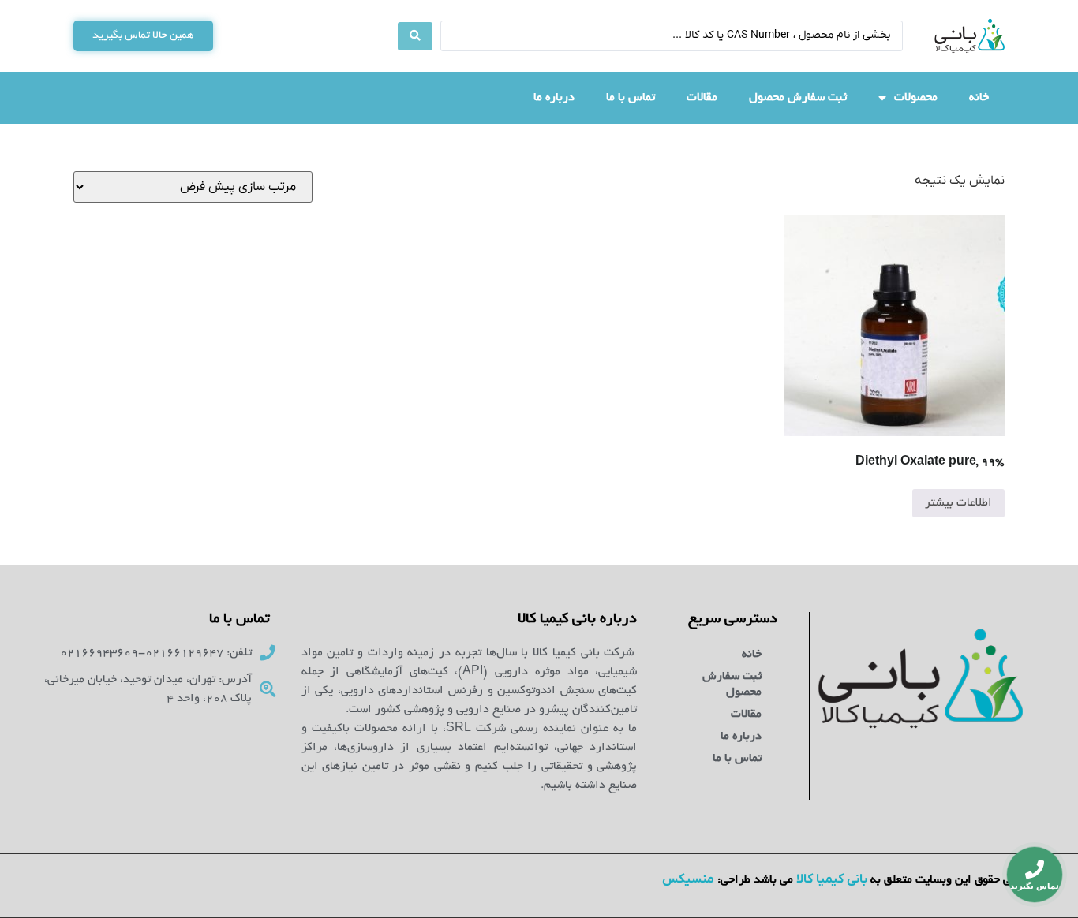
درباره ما (554, 97)
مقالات (702, 97)
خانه (979, 97)
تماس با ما (630, 97)
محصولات (916, 97)
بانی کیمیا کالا (831, 879)
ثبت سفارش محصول (798, 97)
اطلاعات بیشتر (958, 503)
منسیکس (688, 879)
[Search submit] (415, 36)
